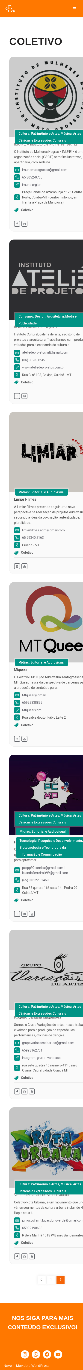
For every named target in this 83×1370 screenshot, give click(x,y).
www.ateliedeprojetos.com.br (43, 367)
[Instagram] (25, 1354)
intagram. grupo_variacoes (41, 1058)
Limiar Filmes (25, 499)
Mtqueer (20, 670)
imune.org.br (31, 185)
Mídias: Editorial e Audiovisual (41, 492)
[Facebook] (47, 1354)
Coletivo (27, 210)
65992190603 (32, 1228)
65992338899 (32, 702)
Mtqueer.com (32, 710)
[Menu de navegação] (74, 8)
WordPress (40, 1365)
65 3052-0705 (32, 177)
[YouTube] (58, 1354)
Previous (42, 1280)
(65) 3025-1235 (33, 360)
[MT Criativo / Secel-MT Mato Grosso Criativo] (10, 8)
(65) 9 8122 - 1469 (35, 880)
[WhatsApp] (36, 1354)
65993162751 (32, 1050)
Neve (7, 1365)
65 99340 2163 (33, 537)
